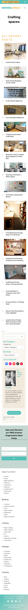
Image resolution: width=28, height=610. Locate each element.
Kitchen (6, 476)
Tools (5, 508)
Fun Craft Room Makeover (15, 117)
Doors (6, 514)
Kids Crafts (7, 532)
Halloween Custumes (10, 538)
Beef (5, 577)
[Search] (22, 336)
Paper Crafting (8, 528)
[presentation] (15, 51)
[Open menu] (24, 8)
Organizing (7, 512)
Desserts (6, 589)
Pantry (6, 478)
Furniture (6, 504)
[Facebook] (8, 601)
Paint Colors (7, 540)
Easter (6, 555)
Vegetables (7, 583)
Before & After (8, 510)
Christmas (7, 551)
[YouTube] (16, 601)
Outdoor (6, 493)
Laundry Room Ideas (13, 62)
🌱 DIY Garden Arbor (11, 2)
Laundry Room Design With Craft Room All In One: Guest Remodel (13, 322)
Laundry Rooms (8, 489)
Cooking (5, 572)
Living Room (7, 485)
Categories (7, 344)
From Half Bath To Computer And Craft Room (13, 293)
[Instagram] (12, 601)
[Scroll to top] (4, 596)
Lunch (6, 585)
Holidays (5, 547)
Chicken (6, 579)
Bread (6, 587)
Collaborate (9, 598)
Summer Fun (8, 559)
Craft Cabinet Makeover (14, 101)
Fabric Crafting (8, 530)
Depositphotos (9, 419)
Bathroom (7, 483)
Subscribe (19, 598)
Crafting (5, 523)
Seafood (6, 581)
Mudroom (7, 487)
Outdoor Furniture (9, 506)
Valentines (7, 553)
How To (6, 536)
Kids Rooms (7, 491)
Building (5, 500)
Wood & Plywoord (9, 516)
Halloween (7, 564)
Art (5, 534)
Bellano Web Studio (14, 607)
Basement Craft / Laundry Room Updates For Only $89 (15, 156)
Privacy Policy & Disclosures (14, 596)
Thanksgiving (8, 566)
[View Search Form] (25, 2)
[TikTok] (20, 601)
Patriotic (6, 561)
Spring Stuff (7, 557)
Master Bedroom (9, 480)
